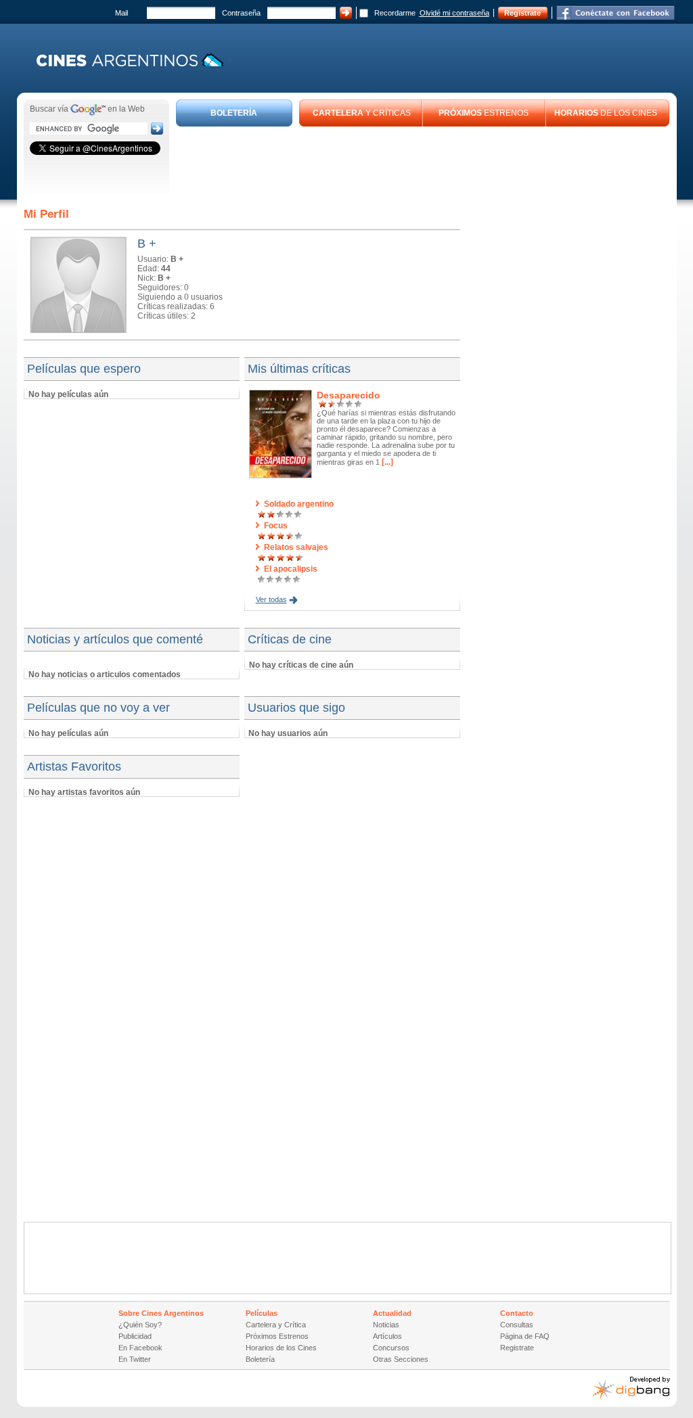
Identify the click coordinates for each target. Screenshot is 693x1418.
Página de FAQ (525, 1336)
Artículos (387, 1336)
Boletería (260, 1359)
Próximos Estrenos (277, 1336)
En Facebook (140, 1348)
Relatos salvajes (296, 547)
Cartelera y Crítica (276, 1325)
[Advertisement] (423, 163)
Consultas (516, 1325)
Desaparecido (348, 395)
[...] (386, 462)
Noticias (386, 1325)
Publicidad (135, 1336)
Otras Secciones (400, 1359)
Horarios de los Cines (281, 1348)
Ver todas (271, 599)
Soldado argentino (299, 504)
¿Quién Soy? (140, 1325)
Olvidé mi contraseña (454, 13)
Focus (276, 525)
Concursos (391, 1348)
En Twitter (134, 1359)
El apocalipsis (290, 569)
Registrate (522, 13)
